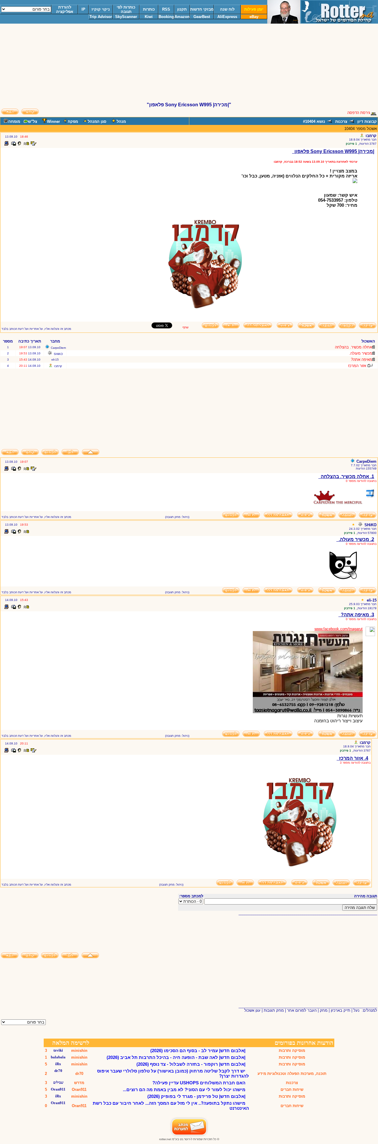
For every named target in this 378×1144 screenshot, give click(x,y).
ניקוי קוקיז (101, 9)
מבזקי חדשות (202, 9)
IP (83, 9)
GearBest (201, 16)
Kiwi (149, 16)
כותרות (149, 9)
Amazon (182, 16)
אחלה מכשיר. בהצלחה (353, 347)
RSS (166, 9)
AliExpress (227, 16)
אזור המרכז (357, 366)
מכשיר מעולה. (360, 353)
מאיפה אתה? (361, 359)
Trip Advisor (100, 16)
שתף (185, 327)
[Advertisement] (189, 65)
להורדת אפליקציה (64, 9)
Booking (166, 16)
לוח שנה (227, 9)
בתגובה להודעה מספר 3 (355, 762)
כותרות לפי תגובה (126, 9)
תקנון (182, 9)
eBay (254, 16)
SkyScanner (126, 16)
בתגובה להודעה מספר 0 (361, 481)
